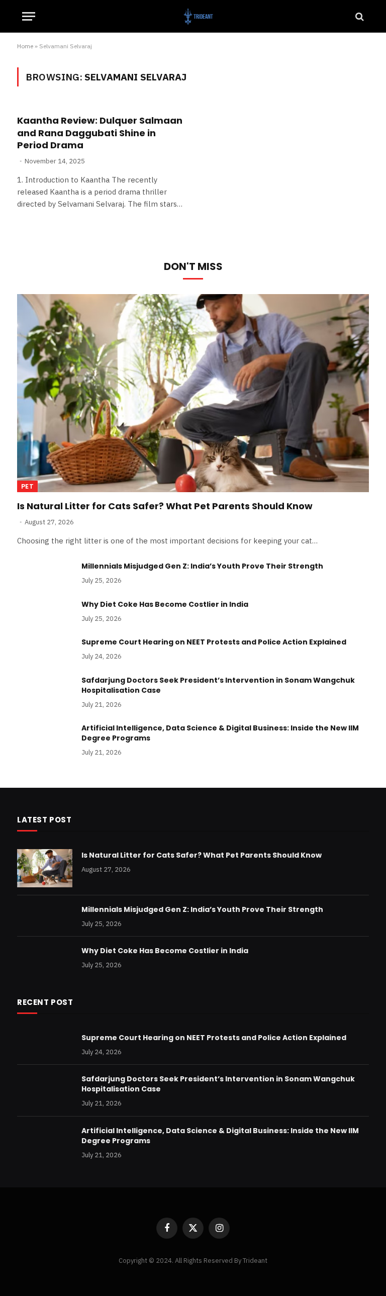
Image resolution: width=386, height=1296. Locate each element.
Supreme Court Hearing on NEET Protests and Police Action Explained (213, 642)
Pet (27, 486)
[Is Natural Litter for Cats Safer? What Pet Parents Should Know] (193, 393)
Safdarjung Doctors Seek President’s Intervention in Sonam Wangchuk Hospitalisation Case (218, 685)
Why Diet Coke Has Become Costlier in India (164, 604)
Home (25, 46)
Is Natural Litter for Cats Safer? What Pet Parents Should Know (165, 506)
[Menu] (28, 16)
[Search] (358, 16)
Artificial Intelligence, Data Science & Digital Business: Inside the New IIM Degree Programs (220, 733)
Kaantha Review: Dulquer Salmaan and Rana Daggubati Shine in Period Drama (99, 133)
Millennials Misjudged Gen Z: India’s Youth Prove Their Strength (202, 566)
